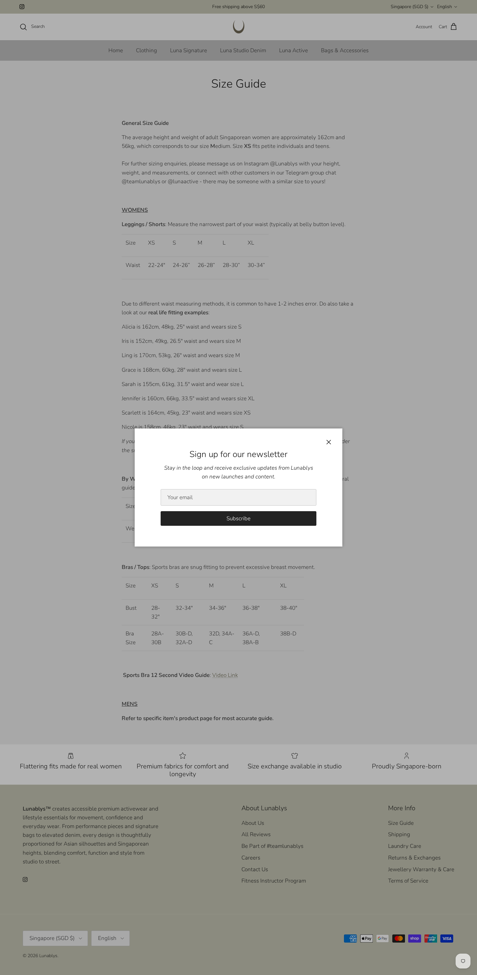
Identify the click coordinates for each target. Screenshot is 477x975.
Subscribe (238, 518)
